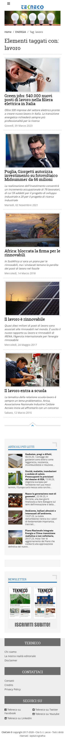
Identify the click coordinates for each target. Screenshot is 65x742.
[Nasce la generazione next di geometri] (15, 500)
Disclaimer (11, 660)
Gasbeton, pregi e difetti (38, 454)
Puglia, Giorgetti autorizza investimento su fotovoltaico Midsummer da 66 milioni (31, 175)
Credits (9, 685)
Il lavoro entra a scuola (25, 390)
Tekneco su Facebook (13, 711)
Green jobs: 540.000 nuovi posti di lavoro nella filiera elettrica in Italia (29, 99)
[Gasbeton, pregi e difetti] (15, 460)
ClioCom (6, 732)
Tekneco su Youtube (47, 714)
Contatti (9, 680)
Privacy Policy (13, 689)
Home (8, 32)
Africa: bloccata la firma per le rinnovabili (32, 253)
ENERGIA (20, 32)
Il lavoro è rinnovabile (25, 319)
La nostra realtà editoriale (20, 656)
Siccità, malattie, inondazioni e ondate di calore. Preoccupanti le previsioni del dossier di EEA (41, 475)
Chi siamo (10, 651)
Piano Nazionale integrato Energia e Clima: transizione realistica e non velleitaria (40, 533)
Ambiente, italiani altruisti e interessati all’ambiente (40, 512)
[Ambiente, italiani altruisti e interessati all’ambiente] (15, 517)
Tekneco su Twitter (46, 709)
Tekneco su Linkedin (19, 718)
